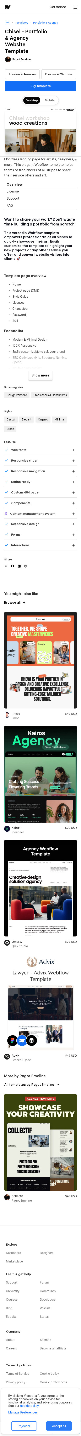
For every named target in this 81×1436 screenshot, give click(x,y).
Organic (43, 419)
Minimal (59, 419)
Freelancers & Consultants (50, 395)
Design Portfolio (17, 395)
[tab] (40, 184)
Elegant (26, 419)
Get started (58, 7)
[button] (75, 7)
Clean (10, 428)
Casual (11, 419)
